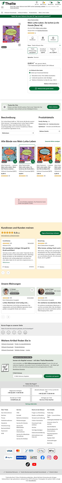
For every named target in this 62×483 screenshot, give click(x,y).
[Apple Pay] (52, 451)
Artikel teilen (19, 24)
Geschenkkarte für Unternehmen (52, 430)
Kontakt (19, 415)
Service (19, 410)
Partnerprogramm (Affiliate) (52, 434)
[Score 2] (8, 332)
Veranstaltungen (52, 440)
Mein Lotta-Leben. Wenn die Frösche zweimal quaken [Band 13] (9, 160)
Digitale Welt (51, 438)
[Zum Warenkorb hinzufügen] (15, 161)
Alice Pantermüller (33, 20)
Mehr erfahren (53, 107)
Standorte (4, 423)
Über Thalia (4, 410)
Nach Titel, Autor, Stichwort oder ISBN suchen (22, 6)
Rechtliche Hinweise (19, 369)
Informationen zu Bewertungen (10, 235)
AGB (2, 433)
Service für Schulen (22, 423)
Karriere (3, 415)
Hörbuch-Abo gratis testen (45, 88)
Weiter (8, 272)
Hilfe (18, 413)
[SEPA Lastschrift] (29, 451)
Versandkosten (32, 480)
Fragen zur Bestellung (38, 413)
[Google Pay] (41, 451)
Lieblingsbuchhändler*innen (54, 419)
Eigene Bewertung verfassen (50, 233)
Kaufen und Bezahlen (38, 415)
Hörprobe (19, 45)
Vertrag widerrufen (31, 404)
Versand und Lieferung (38, 418)
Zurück (3, 272)
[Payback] (21, 458)
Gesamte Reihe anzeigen (52, 141)
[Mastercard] (18, 451)
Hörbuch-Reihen (23, 12)
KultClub (49, 443)
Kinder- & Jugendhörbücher (23, 344)
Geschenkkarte (51, 426)
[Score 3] (14, 332)
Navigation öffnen (2, 7)
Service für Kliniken (22, 439)
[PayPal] (8, 458)
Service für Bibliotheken (20, 426)
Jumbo (28, 350)
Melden (7, 267)
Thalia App (50, 413)
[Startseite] (2, 12)
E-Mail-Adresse (17, 373)
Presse (3, 418)
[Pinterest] (56, 458)
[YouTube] (34, 464)
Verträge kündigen (37, 430)
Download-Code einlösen (36, 424)
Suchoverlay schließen (40, 6)
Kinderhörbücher (20, 347)
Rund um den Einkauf (38, 410)
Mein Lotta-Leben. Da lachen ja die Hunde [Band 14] (27, 160)
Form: (35, 45)
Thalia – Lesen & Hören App (53, 416)
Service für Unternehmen (21, 431)
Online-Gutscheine (37, 420)
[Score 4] (19, 332)
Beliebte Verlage (19, 350)
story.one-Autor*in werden (52, 423)
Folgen (32, 289)
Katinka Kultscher (42, 30)
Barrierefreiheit (5, 428)
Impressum (4, 431)
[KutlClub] (33, 458)
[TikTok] (28, 464)
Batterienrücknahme (22, 418)
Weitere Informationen (50, 84)
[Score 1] (3, 332)
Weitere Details (44, 131)
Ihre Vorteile (50, 410)
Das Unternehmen (6, 413)
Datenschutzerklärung (38, 432)
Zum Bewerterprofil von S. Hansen (18, 291)
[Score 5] (25, 332)
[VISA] (9, 451)
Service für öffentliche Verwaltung (23, 435)
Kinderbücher (33, 12)
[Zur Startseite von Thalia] (9, 3)
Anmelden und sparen (52, 376)
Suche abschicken (14, 8)
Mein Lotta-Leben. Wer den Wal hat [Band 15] (45, 160)
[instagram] (49, 458)
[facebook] (43, 458)
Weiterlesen (5, 133)
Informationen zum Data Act (37, 436)
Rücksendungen (21, 420)
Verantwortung (5, 425)
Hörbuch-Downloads (10, 12)
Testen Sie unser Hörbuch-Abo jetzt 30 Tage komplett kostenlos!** (31, 16)
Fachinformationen (6, 420)
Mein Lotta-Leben (44, 12)
